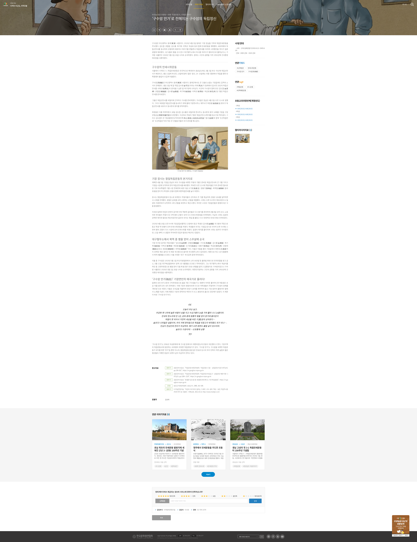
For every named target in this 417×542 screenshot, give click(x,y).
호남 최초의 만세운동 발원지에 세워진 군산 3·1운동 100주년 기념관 (169, 449)
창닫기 (406, 535)
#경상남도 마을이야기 (250, 466)
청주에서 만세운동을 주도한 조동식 (208, 449)
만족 (194, 496)
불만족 (235, 496)
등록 (255, 501)
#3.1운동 (250, 87)
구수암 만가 (240, 71)
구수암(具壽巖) (253, 71)
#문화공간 (174, 466)
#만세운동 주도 (212, 466)
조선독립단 (240, 68)
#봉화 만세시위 (199, 466)
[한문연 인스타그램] (268, 538)
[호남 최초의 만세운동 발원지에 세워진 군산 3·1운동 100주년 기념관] (169, 429)
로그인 (404, 4)
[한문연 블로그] (278, 538)
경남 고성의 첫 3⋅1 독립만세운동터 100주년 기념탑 (246, 449)
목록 (161, 518)
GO (262, 537)
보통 (214, 496)
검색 (412, 4)
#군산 (166, 466)
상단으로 (301, 537)
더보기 (208, 474)
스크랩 (154, 30)
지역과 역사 (18, 4)
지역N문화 (6, 4)
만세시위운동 (252, 68)
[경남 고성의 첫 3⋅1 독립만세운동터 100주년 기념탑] (247, 429)
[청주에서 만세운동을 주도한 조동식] (208, 429)
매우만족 (172, 496)
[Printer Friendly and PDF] (164, 31)
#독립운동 (240, 87)
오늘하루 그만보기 (397, 535)
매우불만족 (258, 496)
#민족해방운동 (241, 90)
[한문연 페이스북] (273, 538)
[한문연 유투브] (282, 538)
